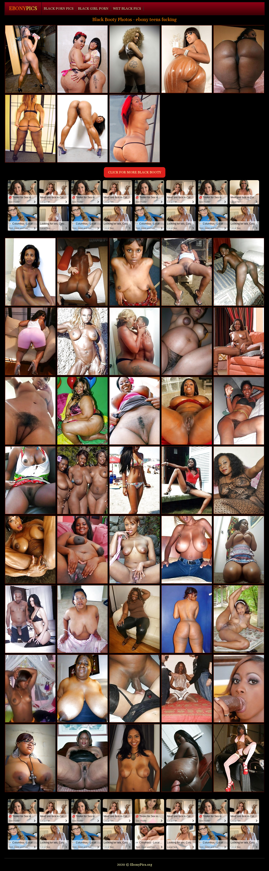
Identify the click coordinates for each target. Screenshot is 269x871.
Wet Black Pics (127, 9)
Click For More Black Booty (134, 172)
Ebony (23, 8)
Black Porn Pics (59, 9)
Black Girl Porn (93, 9)
